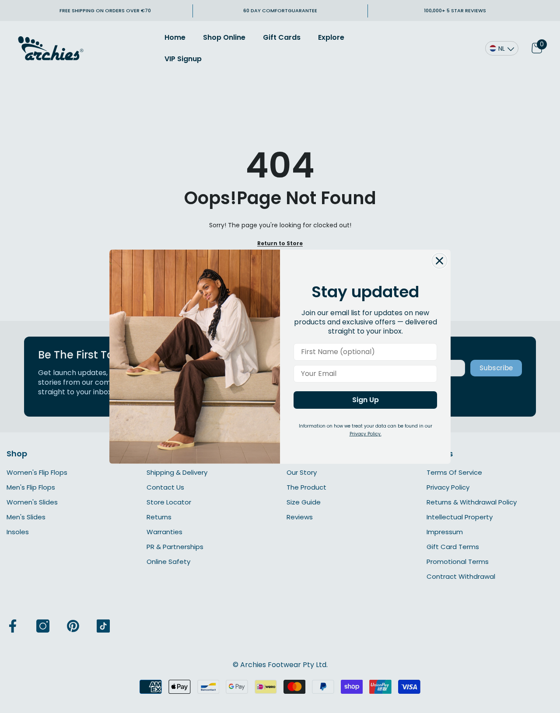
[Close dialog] (439, 260)
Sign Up (365, 400)
